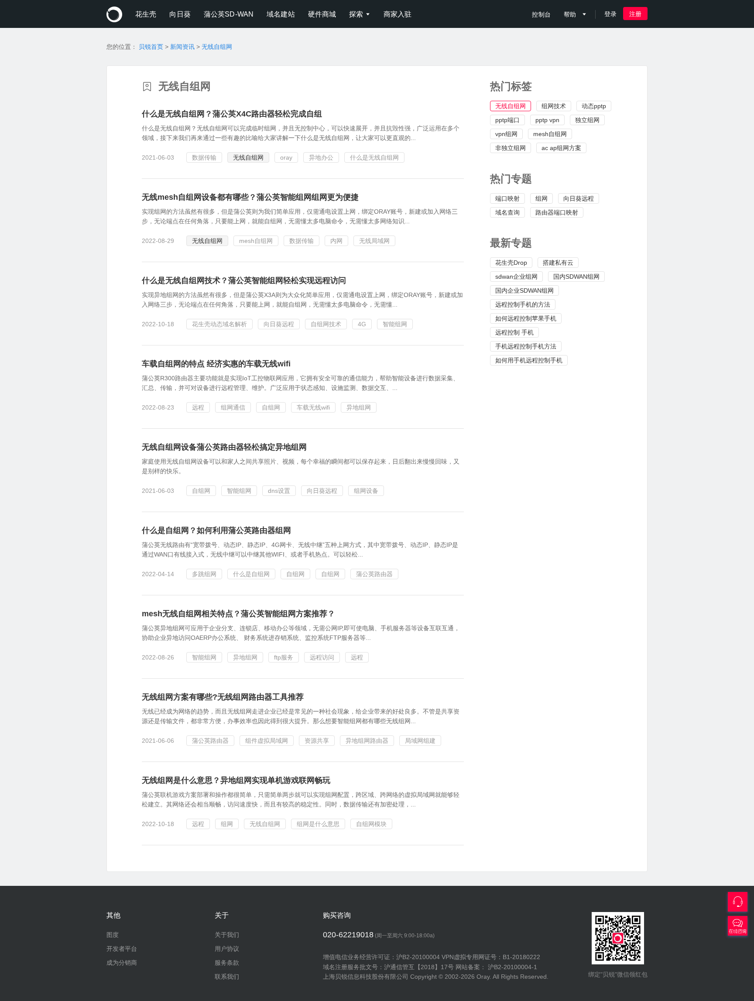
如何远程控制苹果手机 (525, 318)
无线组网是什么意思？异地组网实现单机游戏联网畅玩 (236, 780)
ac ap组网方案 (561, 147)
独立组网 (587, 119)
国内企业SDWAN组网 (524, 290)
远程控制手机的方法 (522, 304)
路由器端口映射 (556, 212)
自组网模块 (371, 823)
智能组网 (395, 324)
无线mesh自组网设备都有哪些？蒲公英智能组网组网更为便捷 (250, 197)
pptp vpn (547, 119)
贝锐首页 (151, 46)
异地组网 (358, 407)
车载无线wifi (313, 407)
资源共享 (317, 740)
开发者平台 (121, 948)
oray (286, 157)
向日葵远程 (578, 198)
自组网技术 (326, 324)
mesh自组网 (550, 133)
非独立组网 (510, 147)
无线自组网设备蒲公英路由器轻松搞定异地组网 (224, 447)
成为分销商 (121, 962)
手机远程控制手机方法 (525, 346)
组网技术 (554, 105)
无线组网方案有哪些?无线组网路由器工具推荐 (223, 697)
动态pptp (594, 105)
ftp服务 (283, 657)
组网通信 (233, 407)
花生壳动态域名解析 (219, 324)
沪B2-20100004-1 (512, 966)
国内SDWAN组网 (576, 276)
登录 (610, 13)
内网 (336, 240)
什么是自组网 (251, 574)
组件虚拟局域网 (266, 740)
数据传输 (204, 157)
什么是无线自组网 (374, 157)
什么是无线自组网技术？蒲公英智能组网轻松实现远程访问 (244, 280)
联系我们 (227, 976)
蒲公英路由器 (374, 574)
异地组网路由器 (367, 740)
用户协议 (227, 948)
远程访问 (322, 657)
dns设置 (279, 490)
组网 (541, 198)
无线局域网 (374, 240)
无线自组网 (217, 46)
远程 (198, 407)
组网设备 (366, 490)
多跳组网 (204, 574)
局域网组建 (420, 740)
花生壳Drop (511, 262)
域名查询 (507, 212)
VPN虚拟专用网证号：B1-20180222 (491, 956)
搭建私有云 (558, 262)
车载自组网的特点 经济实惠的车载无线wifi (216, 363)
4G (362, 324)
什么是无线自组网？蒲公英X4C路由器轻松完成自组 (232, 113)
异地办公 (321, 157)
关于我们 (227, 934)
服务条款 (227, 962)
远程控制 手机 (514, 332)
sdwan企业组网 (516, 276)
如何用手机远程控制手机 (528, 360)
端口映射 (507, 198)
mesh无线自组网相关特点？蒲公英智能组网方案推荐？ (238, 613)
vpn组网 (506, 133)
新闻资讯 (182, 46)
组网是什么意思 (318, 823)
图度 (112, 934)
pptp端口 (507, 119)
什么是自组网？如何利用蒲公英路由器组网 (216, 530)
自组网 (271, 407)
